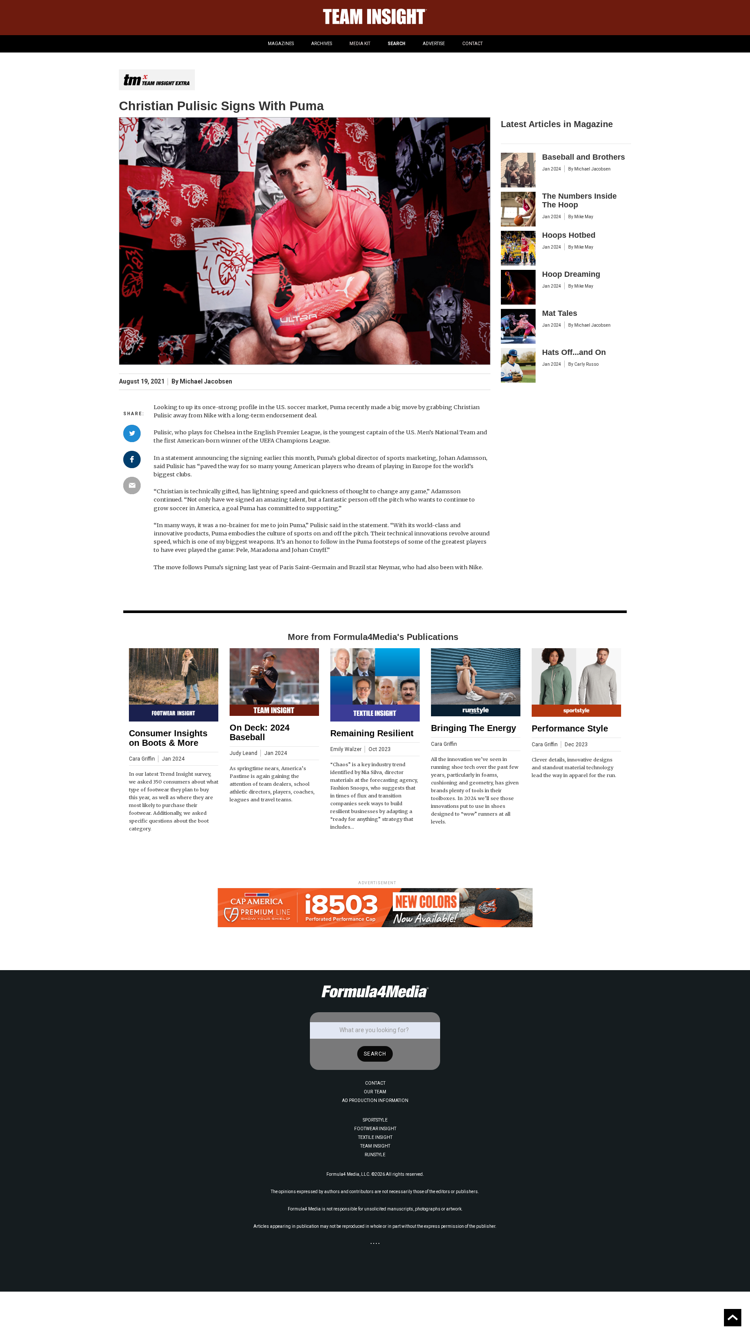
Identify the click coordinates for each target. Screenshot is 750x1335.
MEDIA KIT (359, 43)
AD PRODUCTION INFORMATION (375, 1100)
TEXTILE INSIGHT (375, 1137)
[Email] (132, 485)
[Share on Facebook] (132, 459)
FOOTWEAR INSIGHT (375, 1128)
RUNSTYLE (375, 1154)
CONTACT (472, 43)
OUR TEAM (375, 1091)
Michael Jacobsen (206, 381)
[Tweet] (132, 433)
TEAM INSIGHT (375, 1146)
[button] (281, 43)
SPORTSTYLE (375, 1120)
